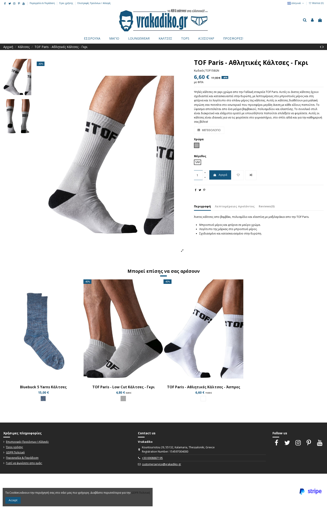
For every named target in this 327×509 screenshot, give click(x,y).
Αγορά (223, 175)
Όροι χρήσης (66, 3)
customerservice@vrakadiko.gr (161, 464)
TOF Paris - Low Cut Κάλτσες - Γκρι (123, 387)
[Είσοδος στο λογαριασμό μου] (312, 20)
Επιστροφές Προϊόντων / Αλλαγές (94, 3)
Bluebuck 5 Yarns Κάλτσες (43, 387)
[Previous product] (321, 46)
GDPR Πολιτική (15, 452)
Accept (13, 500)
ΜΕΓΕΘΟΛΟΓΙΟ (211, 130)
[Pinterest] (204, 190)
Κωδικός (199, 70)
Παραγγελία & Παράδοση (43, 3)
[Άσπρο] (203, 398)
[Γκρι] (123, 398)
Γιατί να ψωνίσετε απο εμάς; (24, 463)
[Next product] (323, 46)
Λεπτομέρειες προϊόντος (235, 206)
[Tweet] (200, 190)
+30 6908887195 (152, 458)
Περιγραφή (202, 206)
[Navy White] (43, 398)
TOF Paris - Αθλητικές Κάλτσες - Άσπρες (203, 387)
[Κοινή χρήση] (195, 190)
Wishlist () (317, 3)
